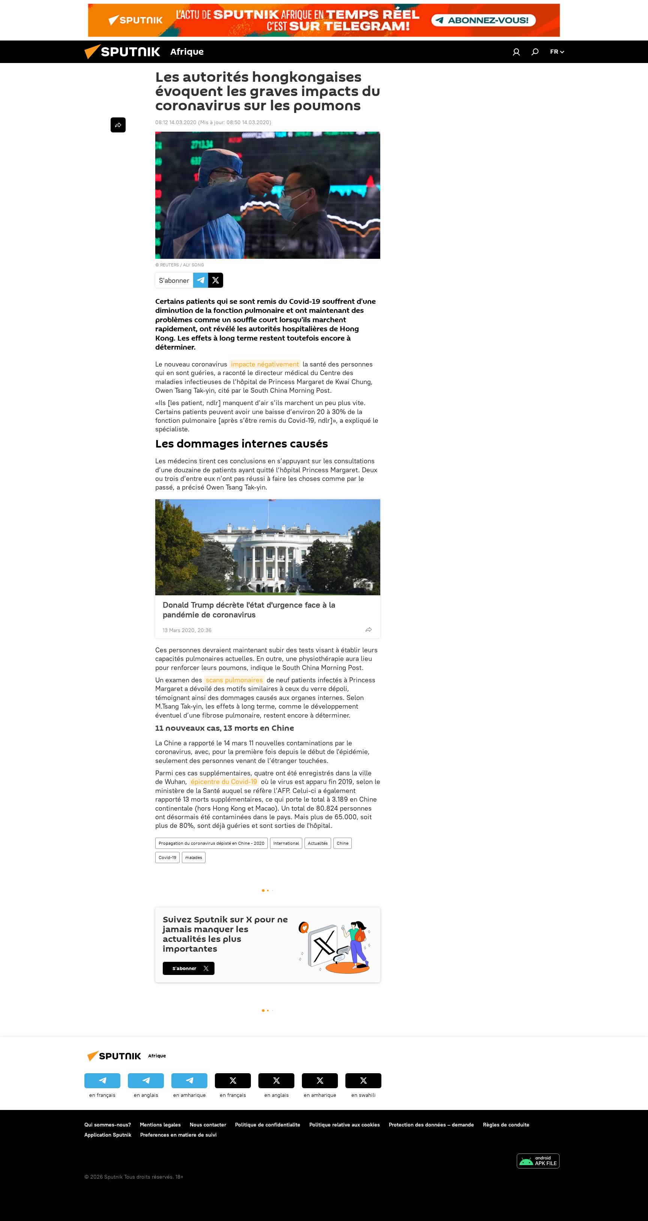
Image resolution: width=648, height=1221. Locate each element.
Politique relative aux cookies (344, 1124)
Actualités (318, 843)
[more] (368, 629)
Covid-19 (167, 857)
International (286, 843)
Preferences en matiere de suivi (178, 1134)
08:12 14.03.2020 (175, 122)
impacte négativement (265, 364)
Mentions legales (160, 1124)
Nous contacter (208, 1124)
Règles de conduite (506, 1124)
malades (193, 857)
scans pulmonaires (234, 680)
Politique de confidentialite (267, 1124)
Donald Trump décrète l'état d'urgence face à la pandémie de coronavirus (249, 609)
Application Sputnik (107, 1134)
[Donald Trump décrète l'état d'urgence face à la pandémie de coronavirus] (267, 547)
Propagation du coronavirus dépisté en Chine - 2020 (211, 843)
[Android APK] (538, 1161)
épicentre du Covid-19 (224, 781)
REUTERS (169, 264)
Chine (342, 843)
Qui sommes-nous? (107, 1124)
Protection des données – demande (431, 1124)
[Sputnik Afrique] (125, 61)
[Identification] (516, 51)
